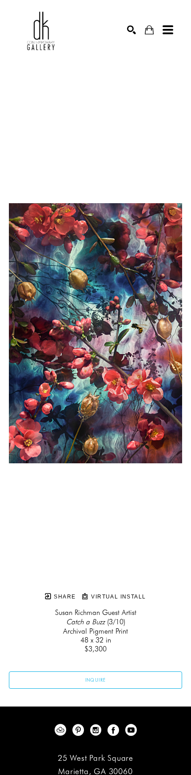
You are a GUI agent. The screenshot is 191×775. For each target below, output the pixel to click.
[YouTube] (131, 730)
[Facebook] (114, 730)
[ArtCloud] (62, 730)
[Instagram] (97, 730)
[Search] (131, 29)
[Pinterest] (79, 730)
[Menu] (168, 29)
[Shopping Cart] (149, 30)
